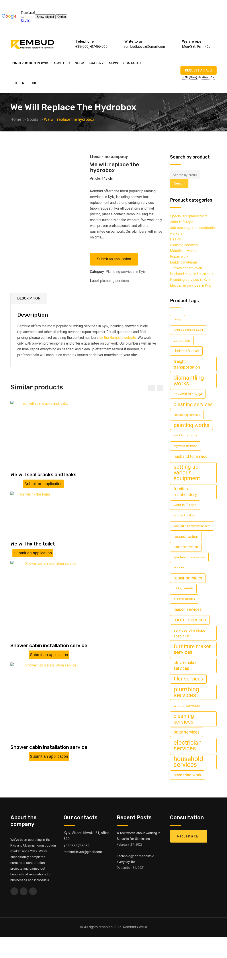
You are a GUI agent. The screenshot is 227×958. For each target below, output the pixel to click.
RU (24, 83)
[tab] (29, 298)
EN (15, 83)
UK (34, 83)
